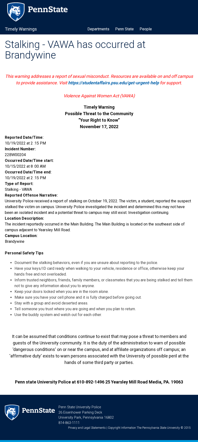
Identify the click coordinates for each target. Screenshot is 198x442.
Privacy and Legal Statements (87, 427)
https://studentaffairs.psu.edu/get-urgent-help (113, 82)
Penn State (124, 29)
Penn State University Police (79, 407)
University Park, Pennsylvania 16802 (86, 418)
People (146, 29)
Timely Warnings (21, 29)
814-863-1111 (69, 423)
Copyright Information (122, 427)
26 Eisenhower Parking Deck (80, 412)
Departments (98, 29)
